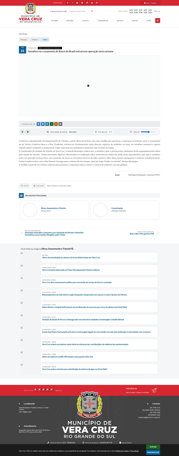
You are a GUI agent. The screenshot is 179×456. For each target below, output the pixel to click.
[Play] (22, 131)
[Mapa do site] (92, 3)
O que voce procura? (58, 11)
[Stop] (27, 131)
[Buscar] (92, 11)
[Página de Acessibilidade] (97, 3)
